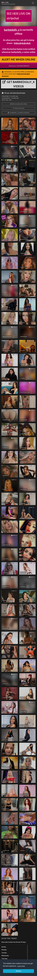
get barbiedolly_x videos (20, 84)
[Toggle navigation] (32, 3)
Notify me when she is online (19, 104)
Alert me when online (18, 59)
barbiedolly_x (12, 29)
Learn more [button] (21, 966)
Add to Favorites (19, 108)
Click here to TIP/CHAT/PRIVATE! (19, 66)
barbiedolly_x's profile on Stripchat (19, 112)
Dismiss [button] (18, 971)
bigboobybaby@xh (22, 43)
